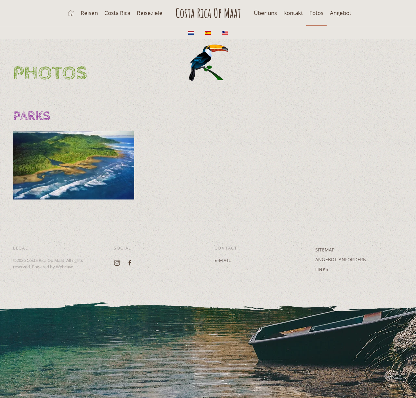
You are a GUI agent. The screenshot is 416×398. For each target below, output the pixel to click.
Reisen (89, 13)
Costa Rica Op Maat (208, 13)
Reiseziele (149, 13)
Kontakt (293, 13)
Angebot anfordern (341, 259)
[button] (73, 165)
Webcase (64, 267)
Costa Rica (117, 13)
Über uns (265, 13)
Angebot (340, 13)
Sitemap (324, 250)
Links (321, 269)
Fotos (316, 13)
